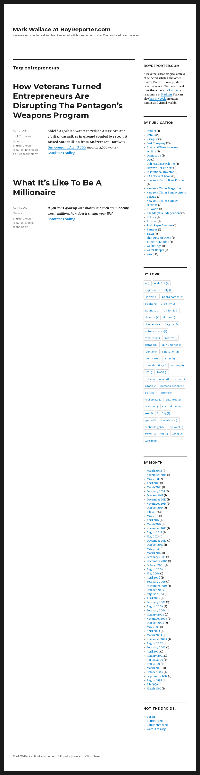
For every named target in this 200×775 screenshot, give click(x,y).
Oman (150, 385)
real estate (153, 399)
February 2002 (156, 647)
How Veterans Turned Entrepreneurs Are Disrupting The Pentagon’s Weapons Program (68, 101)
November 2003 (157, 618)
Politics (151, 217)
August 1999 (154, 680)
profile (29, 222)
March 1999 (154, 688)
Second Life (171, 406)
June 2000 (153, 664)
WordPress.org (156, 729)
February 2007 (156, 557)
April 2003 (153, 631)
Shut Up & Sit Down (159, 237)
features (18, 149)
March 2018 (154, 487)
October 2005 (155, 590)
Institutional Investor (160, 172)
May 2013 (153, 536)
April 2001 (153, 651)
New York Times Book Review (165, 180)
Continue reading (61, 153)
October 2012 (155, 544)
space (150, 420)
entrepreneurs (22, 145)
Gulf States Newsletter (161, 164)
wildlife (151, 440)
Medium (166, 94)
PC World (152, 209)
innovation (31, 149)
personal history (172, 385)
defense (18, 141)
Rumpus (152, 229)
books (151, 303)
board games (172, 296)
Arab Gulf (161, 283)
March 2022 (154, 471)
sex (149, 413)
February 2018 (156, 491)
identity (151, 351)
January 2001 (155, 655)
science (151, 406)
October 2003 (155, 623)
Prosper (152, 221)
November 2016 (156, 528)
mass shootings (156, 365)
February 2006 (156, 581)
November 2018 (156, 475)
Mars (170, 358)
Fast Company (22, 136)
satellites (173, 399)
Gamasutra (154, 155)
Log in (151, 716)
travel (150, 433)
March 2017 (154, 524)
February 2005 (156, 602)
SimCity (163, 413)
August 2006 (155, 569)
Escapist (152, 139)
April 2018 (153, 483)
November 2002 (157, 639)
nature (179, 379)
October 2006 (155, 565)
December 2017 (156, 499)
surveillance (169, 420)
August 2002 (155, 643)
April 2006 (153, 577)
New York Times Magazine (164, 188)
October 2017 (155, 507)
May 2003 (153, 627)
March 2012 (154, 553)
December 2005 (157, 586)
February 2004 (156, 610)
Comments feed (157, 725)
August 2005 (155, 594)
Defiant (151, 131)
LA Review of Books (159, 176)
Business (152, 310)
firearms (170, 337)
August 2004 (155, 606)
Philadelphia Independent (164, 213)
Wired (150, 254)
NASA (162, 372)
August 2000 (155, 660)
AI (147, 283)
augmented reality (158, 290)
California (170, 310)
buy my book (157, 98)
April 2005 (153, 598)
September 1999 (157, 676)
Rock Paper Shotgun (160, 225)
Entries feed (155, 721)
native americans (157, 379)
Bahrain (151, 296)
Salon (150, 233)
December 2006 (157, 561)
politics (17, 153)
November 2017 (156, 503)
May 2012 (153, 549)
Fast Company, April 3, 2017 (67, 147)
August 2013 (154, 532)
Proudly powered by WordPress (80, 756)
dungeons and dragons (161, 324)
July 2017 (152, 512)
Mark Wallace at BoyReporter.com (62, 29)
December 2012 (157, 540)
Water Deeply (155, 250)
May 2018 (153, 479)
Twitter (173, 90)
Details (17, 213)
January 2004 (155, 614)
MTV (149, 372)
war (164, 433)
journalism (153, 358)
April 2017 (153, 520)
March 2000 (154, 668)
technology (30, 153)
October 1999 (155, 672)
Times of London (158, 242)
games (151, 344)
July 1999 (152, 684)
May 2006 (153, 573)
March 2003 (154, 635)
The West (175, 426)
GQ (149, 159)
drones (169, 317)
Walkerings (154, 246)
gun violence (171, 344)
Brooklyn (168, 303)
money (177, 365)
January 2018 (155, 495)
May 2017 (152, 516)
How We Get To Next (160, 168)
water (177, 433)
